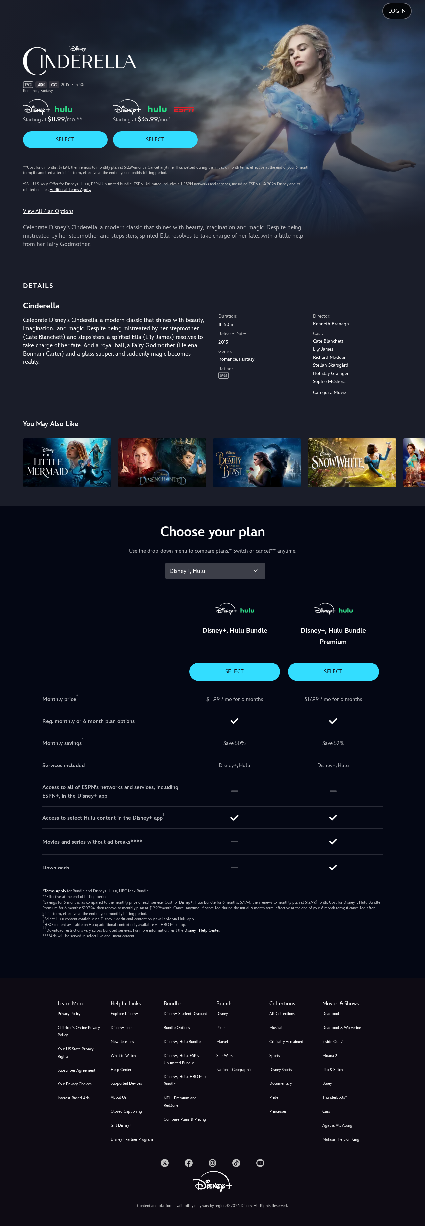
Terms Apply (55, 891)
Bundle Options (177, 1027)
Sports (274, 1055)
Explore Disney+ (124, 1013)
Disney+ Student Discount (185, 1013)
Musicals (276, 1027)
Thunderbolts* (334, 1097)
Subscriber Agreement (76, 1070)
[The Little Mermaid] (67, 463)
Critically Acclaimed (286, 1041)
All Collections (282, 1013)
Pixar (220, 1027)
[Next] (412, 462)
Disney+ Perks (122, 1027)
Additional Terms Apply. (70, 189)
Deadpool (330, 1013)
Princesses (278, 1111)
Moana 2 (329, 1055)
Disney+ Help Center (201, 930)
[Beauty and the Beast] (257, 463)
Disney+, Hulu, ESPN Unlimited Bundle (181, 1059)
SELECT (65, 139)
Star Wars (224, 1055)
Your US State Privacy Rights (75, 1053)
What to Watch (123, 1055)
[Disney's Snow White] (352, 463)
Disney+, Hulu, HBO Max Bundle (185, 1080)
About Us (119, 1097)
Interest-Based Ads (74, 1098)
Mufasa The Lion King (340, 1139)
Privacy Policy (69, 1013)
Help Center (121, 1069)
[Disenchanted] (162, 463)
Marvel (222, 1041)
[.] (165, 1163)
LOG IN (397, 11)
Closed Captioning (126, 1111)
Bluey (327, 1083)
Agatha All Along (337, 1125)
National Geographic (233, 1069)
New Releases (122, 1041)
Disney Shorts (280, 1069)
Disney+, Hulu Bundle (182, 1041)
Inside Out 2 (332, 1041)
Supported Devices (126, 1083)
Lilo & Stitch (332, 1069)
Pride (273, 1097)
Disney (222, 1013)
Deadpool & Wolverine (341, 1027)
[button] (133, 1003)
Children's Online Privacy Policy (79, 1031)
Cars (326, 1111)
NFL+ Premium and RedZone (180, 1102)
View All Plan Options (48, 211)
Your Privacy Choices (75, 1084)
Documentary (280, 1083)
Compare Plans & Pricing (185, 1119)
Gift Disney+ (121, 1125)
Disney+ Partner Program (132, 1139)
